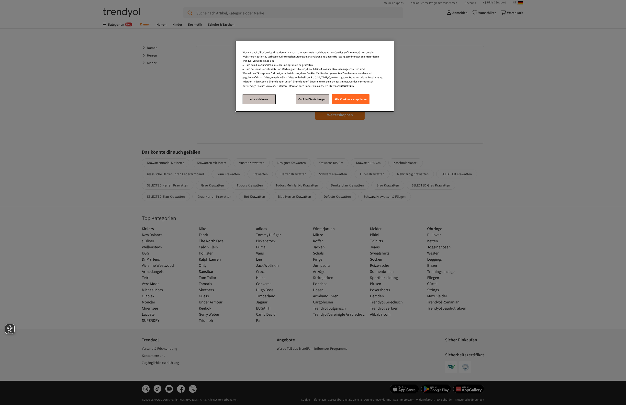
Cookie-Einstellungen (312, 99)
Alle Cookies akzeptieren (351, 99)
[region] (314, 76)
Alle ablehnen (259, 99)
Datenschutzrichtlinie (342, 85)
